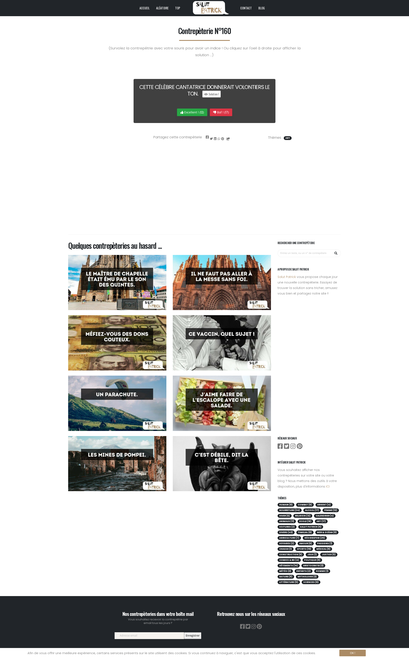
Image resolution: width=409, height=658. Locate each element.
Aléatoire (162, 8)
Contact (246, 8)
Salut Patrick (287, 277)
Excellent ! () (193, 112)
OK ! (352, 653)
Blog (261, 8)
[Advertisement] (204, 193)
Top (177, 8)
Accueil (145, 8)
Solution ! (213, 94)
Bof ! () (222, 112)
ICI (328, 486)
